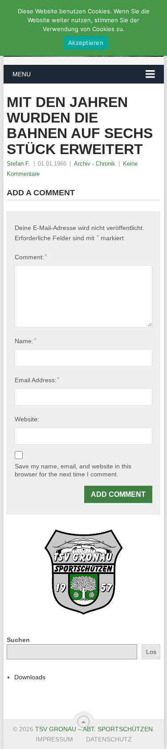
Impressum (54, 739)
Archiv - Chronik (94, 163)
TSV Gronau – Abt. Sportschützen (94, 729)
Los (151, 651)
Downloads (29, 677)
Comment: (31, 257)
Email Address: (37, 380)
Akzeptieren (85, 42)
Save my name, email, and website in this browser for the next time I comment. (73, 470)
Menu (21, 74)
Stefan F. (18, 163)
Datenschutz (109, 739)
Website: (27, 419)
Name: (25, 341)
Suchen (18, 639)
